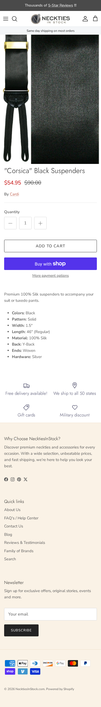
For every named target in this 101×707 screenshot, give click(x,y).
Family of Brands (18, 551)
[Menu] (5, 18)
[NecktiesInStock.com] (50, 19)
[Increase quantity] (40, 223)
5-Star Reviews (60, 5)
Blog (8, 534)
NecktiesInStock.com (30, 689)
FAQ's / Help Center (21, 518)
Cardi (14, 194)
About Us (12, 509)
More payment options (50, 276)
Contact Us (13, 526)
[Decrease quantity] (10, 223)
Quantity (12, 211)
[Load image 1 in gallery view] (50, 99)
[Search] (17, 18)
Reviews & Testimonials (24, 542)
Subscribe (21, 630)
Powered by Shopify (60, 689)
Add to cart (50, 246)
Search (10, 559)
